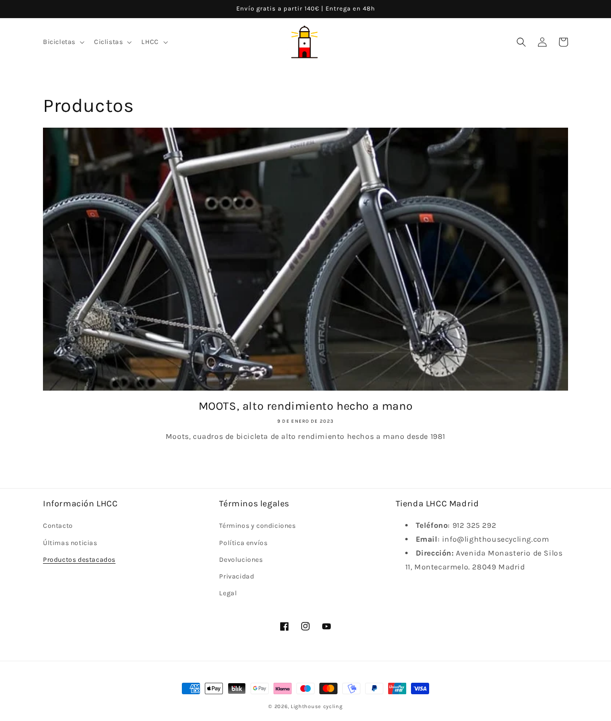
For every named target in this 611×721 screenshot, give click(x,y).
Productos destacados (79, 560)
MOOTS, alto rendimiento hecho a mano (306, 406)
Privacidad (236, 576)
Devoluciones (241, 560)
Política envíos (243, 543)
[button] (62, 42)
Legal (228, 593)
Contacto (58, 526)
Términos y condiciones (257, 526)
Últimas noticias (70, 543)
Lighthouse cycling (317, 706)
